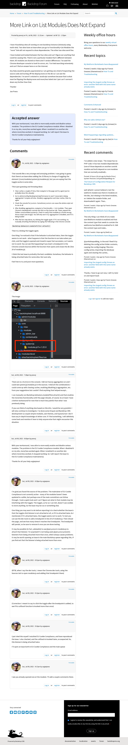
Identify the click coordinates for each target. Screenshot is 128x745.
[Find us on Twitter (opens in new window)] (27, 712)
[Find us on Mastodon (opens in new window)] (23, 712)
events (93, 741)
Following (75, 4)
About (85, 4)
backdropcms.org (113, 741)
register (23, 105)
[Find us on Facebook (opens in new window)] (31, 712)
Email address (73, 710)
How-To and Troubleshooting (34, 13)
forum (101, 741)
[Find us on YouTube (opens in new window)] (15, 712)
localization (83, 741)
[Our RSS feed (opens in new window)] (34, 712)
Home (12, 13)
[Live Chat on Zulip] (112, 6)
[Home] (24, 4)
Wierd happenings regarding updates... (99, 135)
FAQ (65, 4)
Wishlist (95, 4)
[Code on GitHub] (107, 6)
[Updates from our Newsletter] (116, 6)
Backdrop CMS (19, 741)
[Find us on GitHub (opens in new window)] (11, 712)
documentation (70, 741)
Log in (13, 105)
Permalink (71, 159)
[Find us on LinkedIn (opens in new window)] (19, 712)
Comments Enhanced (92, 104)
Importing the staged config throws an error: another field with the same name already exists (99, 84)
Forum (56, 4)
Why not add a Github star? (94, 120)
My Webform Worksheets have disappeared (101, 64)
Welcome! (114, 3)
